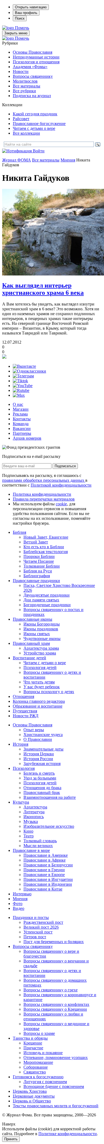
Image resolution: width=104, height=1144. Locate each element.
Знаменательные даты (43, 749)
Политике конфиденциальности (67, 1133)
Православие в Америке (45, 855)
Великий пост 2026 (41, 927)
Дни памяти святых (41, 600)
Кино (28, 831)
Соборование (35, 1067)
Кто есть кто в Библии (43, 547)
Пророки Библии (39, 556)
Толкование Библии (41, 566)
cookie (61, 504)
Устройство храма (39, 653)
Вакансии (22, 428)
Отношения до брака (42, 787)
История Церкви (38, 754)
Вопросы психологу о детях (48, 691)
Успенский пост (38, 932)
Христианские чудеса (43, 734)
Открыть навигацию (31, 7)
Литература (34, 812)
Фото (17, 903)
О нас (18, 404)
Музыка (30, 821)
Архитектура (35, 807)
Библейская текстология (45, 551)
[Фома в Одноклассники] (29, 371)
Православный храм (31, 643)
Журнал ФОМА (16, 160)
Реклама (20, 414)
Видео (18, 908)
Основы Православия (32, 52)
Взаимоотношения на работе (49, 797)
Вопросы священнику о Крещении (55, 1009)
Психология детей (40, 667)
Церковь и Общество (32, 1101)
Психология (24, 768)
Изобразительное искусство (48, 826)
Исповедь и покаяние (43, 1052)
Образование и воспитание (37, 706)
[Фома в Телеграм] (23, 376)
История (20, 744)
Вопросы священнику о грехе (50, 990)
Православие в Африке (44, 860)
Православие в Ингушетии (48, 879)
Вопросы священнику (33, 76)
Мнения (68, 160)
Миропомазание (38, 1062)
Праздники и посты (31, 917)
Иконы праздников (40, 629)
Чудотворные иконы (42, 638)
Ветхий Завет (35, 542)
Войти (39, 151)
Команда (21, 423)
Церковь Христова (30, 1091)
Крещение (32, 1043)
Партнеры (22, 433)
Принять (11, 1139)
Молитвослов (25, 81)
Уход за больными (39, 778)
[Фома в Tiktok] (20, 380)
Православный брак (41, 792)
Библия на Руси (37, 571)
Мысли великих (38, 845)
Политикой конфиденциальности (61, 485)
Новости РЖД (25, 715)
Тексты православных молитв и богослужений (55, 1105)
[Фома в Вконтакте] (24, 366)
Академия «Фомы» (30, 66)
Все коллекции (26, 133)
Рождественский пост (43, 922)
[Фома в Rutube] (21, 390)
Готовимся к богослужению (38, 1077)
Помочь (22, 27)
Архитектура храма (41, 648)
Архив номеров (27, 438)
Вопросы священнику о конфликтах (56, 1004)
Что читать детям (39, 682)
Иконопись (33, 816)
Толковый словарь (40, 840)
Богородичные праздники (47, 604)
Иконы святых (36, 633)
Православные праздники (36, 580)
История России (38, 758)
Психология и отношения (36, 62)
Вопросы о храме (39, 1033)
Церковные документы (34, 1096)
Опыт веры (33, 729)
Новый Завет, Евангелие (45, 537)
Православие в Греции (44, 869)
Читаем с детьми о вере (34, 128)
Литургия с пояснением (45, 1081)
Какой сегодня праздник (35, 114)
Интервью (22, 894)
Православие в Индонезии (47, 884)
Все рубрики (24, 91)
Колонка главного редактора (39, 701)
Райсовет (21, 118)
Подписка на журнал (32, 95)
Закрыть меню (15, 33)
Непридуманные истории (36, 57)
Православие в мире (31, 850)
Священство (34, 1072)
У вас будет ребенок (41, 687)
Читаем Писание (38, 561)
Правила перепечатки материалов (44, 499)
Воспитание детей (29, 658)
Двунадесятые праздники (46, 595)
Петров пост (34, 937)
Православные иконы (32, 619)
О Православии (37, 739)
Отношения (23, 696)
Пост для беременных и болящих (53, 941)
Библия (19, 532)
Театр (28, 836)
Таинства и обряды (30, 1038)
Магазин (21, 409)
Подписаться (65, 466)
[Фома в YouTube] (23, 385)
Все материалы (26, 86)
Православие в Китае (42, 889)
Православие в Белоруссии (48, 865)
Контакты (22, 419)
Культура (21, 802)
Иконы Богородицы (41, 624)
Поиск (20, 18)
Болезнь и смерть (39, 773)
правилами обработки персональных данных (43, 480)
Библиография (36, 575)
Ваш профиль (26, 13)
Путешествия (25, 711)
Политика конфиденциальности (42, 494)
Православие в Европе (44, 874)
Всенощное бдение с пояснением (53, 1086)
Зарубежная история (42, 763)
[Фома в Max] (19, 395)
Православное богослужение (39, 123)
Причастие (33, 1048)
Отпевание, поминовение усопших (55, 1057)
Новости (21, 71)
